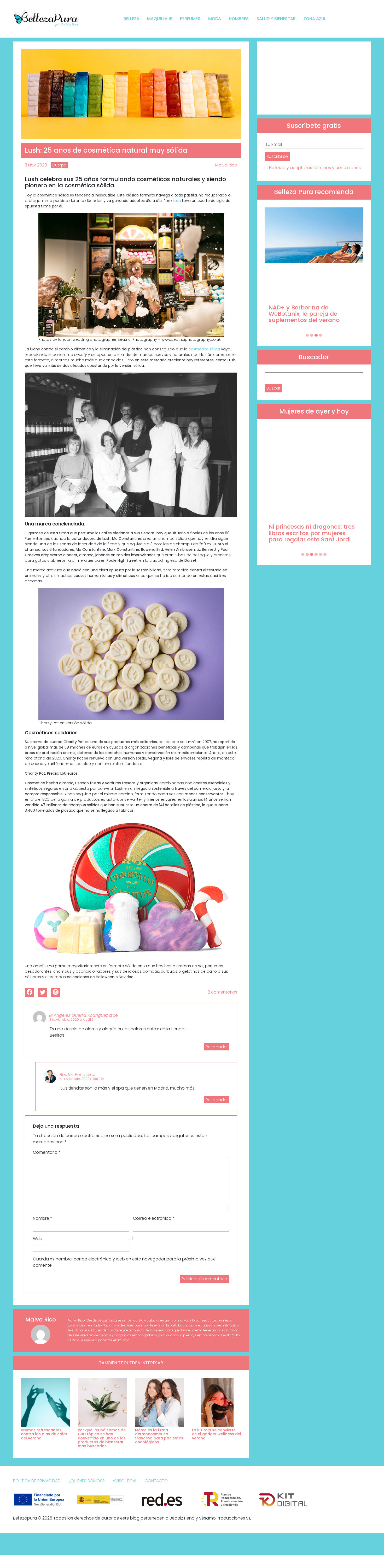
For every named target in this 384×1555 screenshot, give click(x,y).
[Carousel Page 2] (311, 335)
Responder (217, 1047)
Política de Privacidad (37, 1481)
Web (37, 1239)
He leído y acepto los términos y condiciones (315, 168)
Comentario (47, 1152)
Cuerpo (59, 165)
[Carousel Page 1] (307, 335)
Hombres (239, 19)
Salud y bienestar (276, 19)
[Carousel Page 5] (320, 554)
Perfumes (190, 19)
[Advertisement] (314, 78)
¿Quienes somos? (86, 1481)
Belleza (131, 19)
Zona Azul (315, 19)
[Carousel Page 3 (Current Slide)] (316, 335)
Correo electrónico (153, 1218)
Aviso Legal (125, 1481)
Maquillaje (159, 19)
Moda (214, 19)
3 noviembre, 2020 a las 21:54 (72, 1019)
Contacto (156, 1481)
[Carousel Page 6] (325, 554)
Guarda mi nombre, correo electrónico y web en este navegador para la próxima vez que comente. (124, 1262)
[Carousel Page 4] (320, 335)
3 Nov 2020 (36, 165)
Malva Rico (226, 165)
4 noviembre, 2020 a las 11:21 (82, 1078)
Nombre (42, 1218)
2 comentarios (222, 992)
